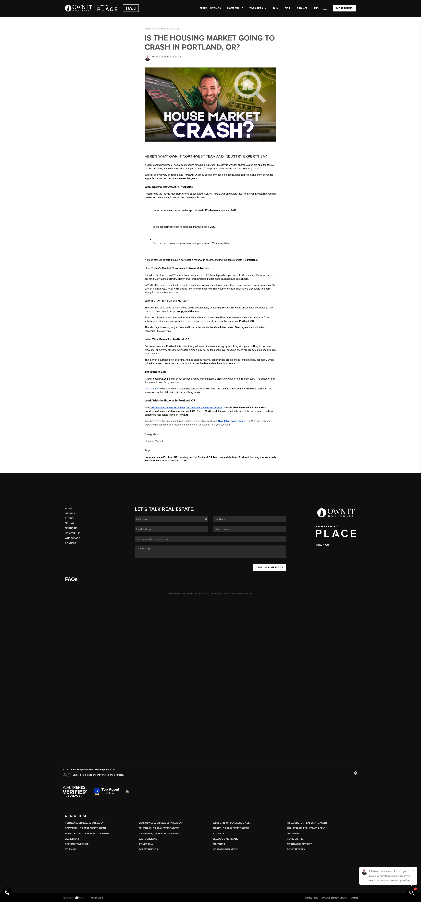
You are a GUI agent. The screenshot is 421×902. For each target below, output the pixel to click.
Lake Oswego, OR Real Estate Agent (161, 823)
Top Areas (256, 8)
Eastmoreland (148, 838)
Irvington (293, 833)
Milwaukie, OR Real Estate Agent (159, 828)
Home (68, 508)
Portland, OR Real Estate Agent (85, 823)
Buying (69, 518)
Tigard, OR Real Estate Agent (231, 828)
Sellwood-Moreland (225, 838)
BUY (275, 8)
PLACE (111, 769)
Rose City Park (296, 849)
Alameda (218, 833)
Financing (71, 528)
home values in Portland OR (161, 457)
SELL (287, 8)
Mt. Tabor (219, 844)
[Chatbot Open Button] (412, 893)
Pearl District (296, 838)
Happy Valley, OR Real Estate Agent (87, 833)
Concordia (146, 844)
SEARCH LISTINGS (210, 8)
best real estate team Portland (231, 457)
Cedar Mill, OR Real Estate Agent (159, 833)
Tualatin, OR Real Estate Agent (306, 828)
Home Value (235, 8)
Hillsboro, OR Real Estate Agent (307, 823)
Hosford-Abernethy (225, 849)
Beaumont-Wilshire (76, 844)
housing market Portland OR (195, 457)
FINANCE (302, 8)
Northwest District (299, 844)
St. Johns (70, 849)
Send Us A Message (269, 567)
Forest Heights (148, 849)
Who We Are (72, 538)
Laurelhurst (73, 838)
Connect (70, 543)
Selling (69, 523)
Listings (70, 513)
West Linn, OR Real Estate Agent (232, 823)
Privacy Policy (311, 898)
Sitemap (355, 898)
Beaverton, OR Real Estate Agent (85, 828)
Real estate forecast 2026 (171, 460)
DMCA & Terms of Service (334, 898)
